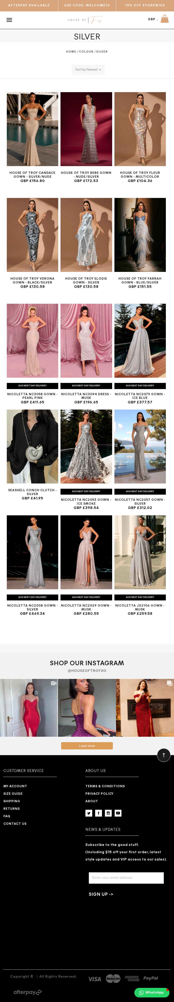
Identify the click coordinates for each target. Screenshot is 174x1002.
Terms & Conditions (105, 786)
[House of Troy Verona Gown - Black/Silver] (32, 235)
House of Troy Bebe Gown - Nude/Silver (86, 175)
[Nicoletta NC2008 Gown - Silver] (32, 552)
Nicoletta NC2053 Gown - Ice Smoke (86, 502)
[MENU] (10, 17)
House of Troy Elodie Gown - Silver (86, 280)
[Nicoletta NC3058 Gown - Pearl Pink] (32, 341)
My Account (15, 786)
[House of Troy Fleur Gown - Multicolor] (140, 129)
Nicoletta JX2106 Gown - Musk (140, 607)
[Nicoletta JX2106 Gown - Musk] (140, 552)
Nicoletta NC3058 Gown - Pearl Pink (32, 396)
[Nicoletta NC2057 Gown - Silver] (140, 446)
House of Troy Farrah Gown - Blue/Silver (140, 280)
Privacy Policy (99, 794)
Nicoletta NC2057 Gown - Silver (140, 502)
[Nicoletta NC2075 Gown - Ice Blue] (140, 341)
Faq (6, 816)
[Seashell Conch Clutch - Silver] (32, 446)
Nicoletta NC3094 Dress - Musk (86, 396)
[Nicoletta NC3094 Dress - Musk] (86, 341)
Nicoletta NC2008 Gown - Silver (32, 607)
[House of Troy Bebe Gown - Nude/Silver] (86, 129)
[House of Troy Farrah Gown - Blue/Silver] (140, 235)
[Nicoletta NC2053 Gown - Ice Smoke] (86, 446)
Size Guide (13, 794)
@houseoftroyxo (87, 671)
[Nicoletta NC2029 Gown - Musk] (86, 552)
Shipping (11, 801)
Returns (11, 809)
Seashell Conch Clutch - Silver (32, 492)
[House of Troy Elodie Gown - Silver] (86, 235)
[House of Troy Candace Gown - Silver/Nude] (32, 129)
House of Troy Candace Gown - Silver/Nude (33, 175)
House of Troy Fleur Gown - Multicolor (140, 175)
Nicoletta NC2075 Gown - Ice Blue (140, 396)
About (91, 801)
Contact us (15, 824)
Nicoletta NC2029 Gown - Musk (86, 607)
